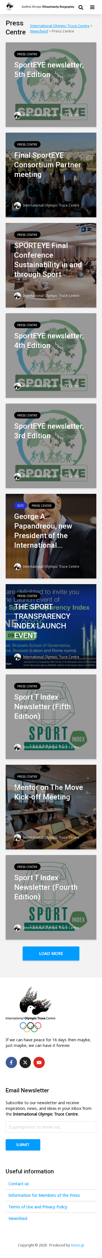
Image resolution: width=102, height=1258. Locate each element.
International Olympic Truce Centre (50, 115)
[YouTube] (39, 1062)
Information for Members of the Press (44, 1195)
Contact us (18, 1183)
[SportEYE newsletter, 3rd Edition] (51, 445)
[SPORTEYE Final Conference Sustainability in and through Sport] (51, 265)
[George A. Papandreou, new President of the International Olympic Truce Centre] (51, 535)
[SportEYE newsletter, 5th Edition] (51, 84)
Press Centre (27, 54)
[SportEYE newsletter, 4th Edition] (51, 355)
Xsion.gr (77, 1245)
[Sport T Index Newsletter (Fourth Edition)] (51, 897)
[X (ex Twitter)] (25, 1062)
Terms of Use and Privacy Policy (37, 1206)
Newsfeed (17, 1218)
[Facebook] (11, 1062)
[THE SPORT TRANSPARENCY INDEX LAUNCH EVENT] (51, 626)
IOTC (20, 506)
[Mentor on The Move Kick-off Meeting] (51, 806)
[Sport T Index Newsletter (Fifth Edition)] (51, 716)
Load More (51, 953)
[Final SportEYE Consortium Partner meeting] (51, 174)
